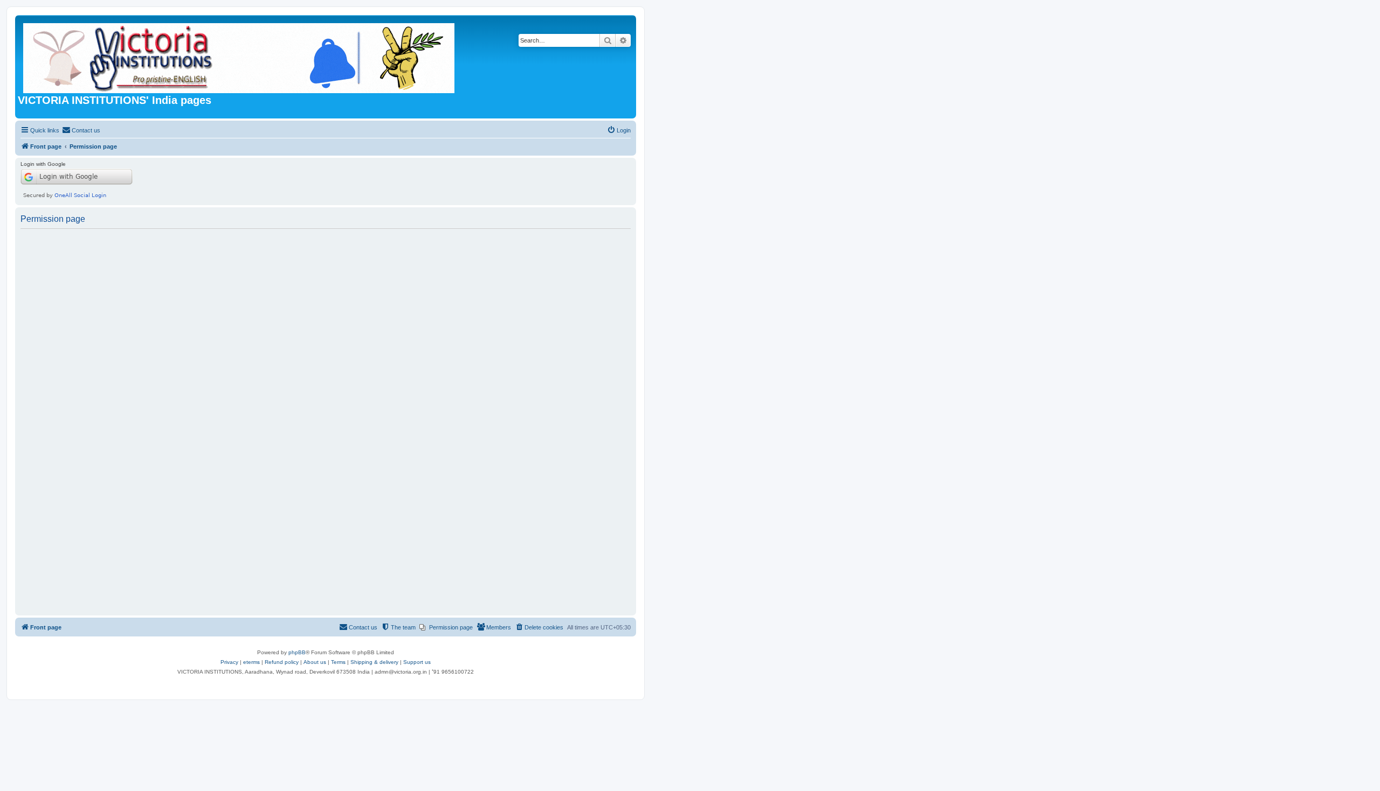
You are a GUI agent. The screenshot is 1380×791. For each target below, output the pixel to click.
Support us (417, 662)
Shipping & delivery (374, 662)
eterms (251, 662)
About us (314, 662)
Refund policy (282, 662)
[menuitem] (81, 130)
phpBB (297, 652)
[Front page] (239, 56)
